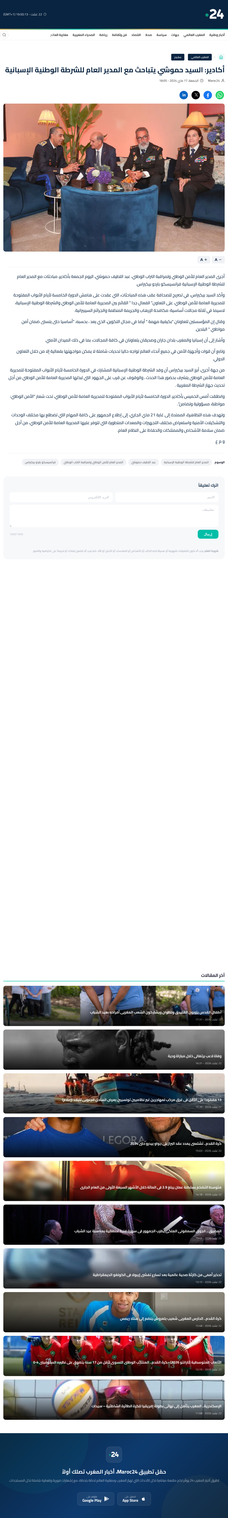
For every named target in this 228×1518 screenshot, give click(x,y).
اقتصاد (136, 35)
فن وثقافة (119, 35)
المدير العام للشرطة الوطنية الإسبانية (186, 462)
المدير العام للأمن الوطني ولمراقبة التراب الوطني (93, 462)
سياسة (162, 35)
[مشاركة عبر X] (196, 95)
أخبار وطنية (217, 35)
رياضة (103, 35)
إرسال (208, 534)
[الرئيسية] (221, 57)
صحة (148, 35)
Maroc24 (214, 80)
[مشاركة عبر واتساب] (220, 95)
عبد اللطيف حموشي (143, 462)
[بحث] (4, 35)
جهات (175, 35)
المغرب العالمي (194, 35)
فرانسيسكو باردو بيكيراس (40, 462)
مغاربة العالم (59, 35)
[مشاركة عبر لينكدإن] (184, 95)
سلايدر (177, 57)
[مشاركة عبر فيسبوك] (208, 95)
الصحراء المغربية (84, 35)
